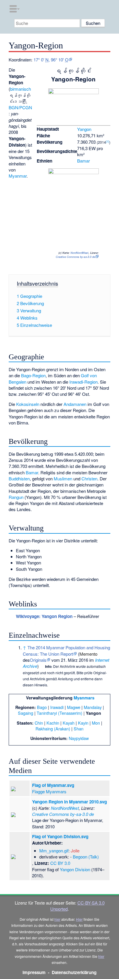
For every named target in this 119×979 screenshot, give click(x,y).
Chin (39, 723)
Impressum (34, 972)
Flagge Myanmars (49, 791)
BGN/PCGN (20, 107)
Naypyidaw (79, 738)
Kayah (69, 723)
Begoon (80, 857)
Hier (79, 919)
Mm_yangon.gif (53, 850)
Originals (38, 660)
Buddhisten (19, 478)
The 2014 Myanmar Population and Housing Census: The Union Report (66, 650)
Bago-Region (33, 375)
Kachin (53, 723)
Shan (78, 728)
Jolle (75, 850)
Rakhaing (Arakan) (53, 728)
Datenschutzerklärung (74, 972)
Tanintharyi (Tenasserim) (59, 713)
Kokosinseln (27, 404)
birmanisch (20, 89)
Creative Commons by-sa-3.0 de (75, 257)
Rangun (16, 497)
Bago (42, 707)
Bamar (83, 161)
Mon (96, 723)
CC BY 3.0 (60, 863)
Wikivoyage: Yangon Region (44, 616)
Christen (89, 478)
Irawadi (57, 707)
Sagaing (25, 713)
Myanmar (18, 176)
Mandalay (93, 707)
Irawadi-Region (83, 382)
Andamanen (75, 404)
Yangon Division (75, 869)
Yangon (84, 129)
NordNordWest (79, 253)
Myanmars (84, 698)
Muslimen (63, 478)
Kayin (83, 723)
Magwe (73, 707)
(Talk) (93, 857)
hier (57, 919)
